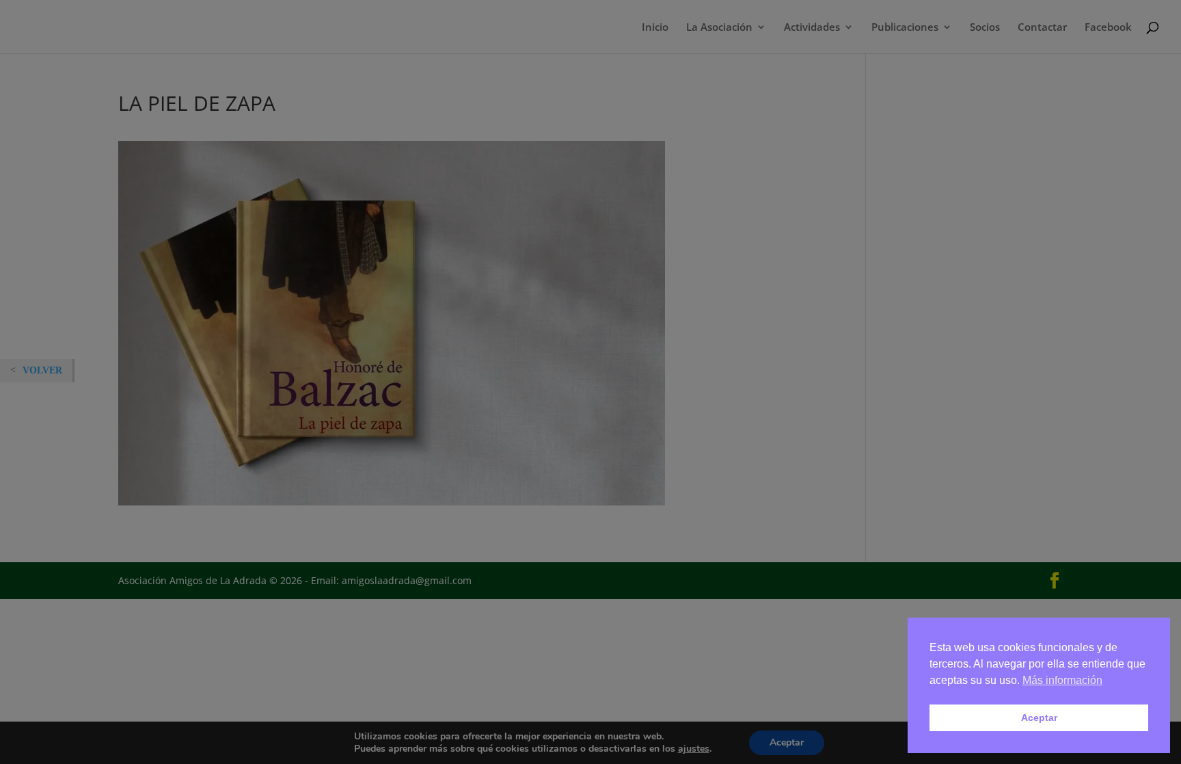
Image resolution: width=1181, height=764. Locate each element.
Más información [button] (1062, 680)
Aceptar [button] (1039, 717)
